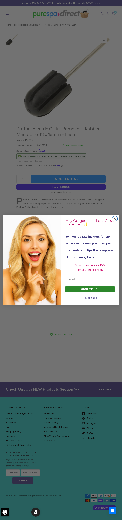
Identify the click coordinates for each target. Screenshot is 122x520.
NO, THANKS (90, 298)
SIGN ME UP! (90, 289)
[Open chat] (112, 510)
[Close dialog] (115, 218)
